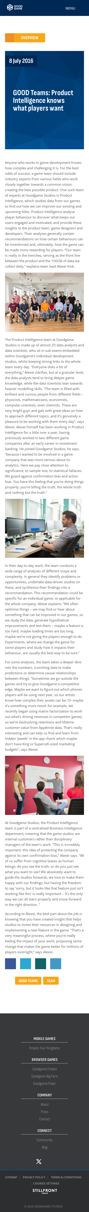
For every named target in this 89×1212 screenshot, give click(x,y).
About (45, 1104)
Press (44, 1111)
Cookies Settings (46, 1183)
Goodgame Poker (44, 1083)
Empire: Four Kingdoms (44, 1048)
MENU (70, 8)
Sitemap (11, 1177)
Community (45, 1140)
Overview (29, 38)
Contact (44, 1119)
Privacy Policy (34, 1177)
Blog (44, 1147)
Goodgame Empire (44, 1069)
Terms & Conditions (66, 1177)
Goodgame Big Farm (44, 1076)
